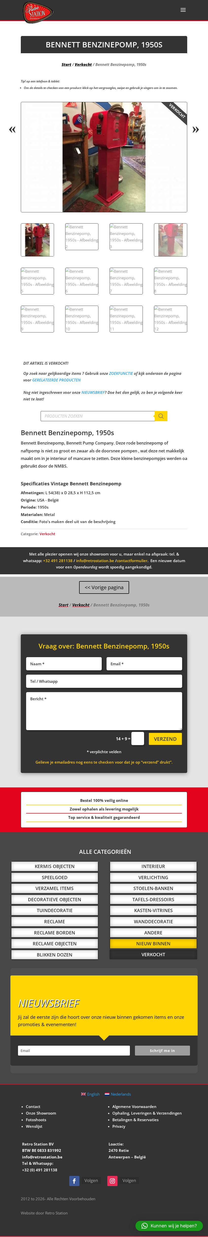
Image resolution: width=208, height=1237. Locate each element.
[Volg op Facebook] (74, 1181)
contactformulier (132, 560)
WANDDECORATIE (153, 921)
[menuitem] (90, 1094)
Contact (33, 1106)
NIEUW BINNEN (153, 943)
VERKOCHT (153, 954)
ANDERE (153, 933)
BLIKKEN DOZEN (54, 955)
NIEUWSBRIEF (93, 392)
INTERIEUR (153, 866)
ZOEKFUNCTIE (121, 373)
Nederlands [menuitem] (121, 1094)
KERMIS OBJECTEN (55, 866)
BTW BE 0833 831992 (41, 1150)
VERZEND (165, 738)
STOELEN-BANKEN (153, 888)
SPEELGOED (54, 877)
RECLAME (54, 921)
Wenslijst (34, 1126)
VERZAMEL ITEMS (55, 888)
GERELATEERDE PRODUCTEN (56, 379)
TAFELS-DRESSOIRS (153, 899)
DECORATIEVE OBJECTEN (54, 899)
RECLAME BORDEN (54, 933)
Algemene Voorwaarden (134, 1106)
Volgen (91, 1180)
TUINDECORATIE (55, 910)
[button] (178, 110)
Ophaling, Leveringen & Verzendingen (147, 1113)
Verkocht (83, 64)
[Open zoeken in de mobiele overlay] (104, 416)
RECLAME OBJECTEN (55, 943)
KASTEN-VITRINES (153, 910)
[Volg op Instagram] (112, 1181)
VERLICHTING (153, 877)
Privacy (118, 1126)
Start (66, 64)
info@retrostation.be (95, 560)
